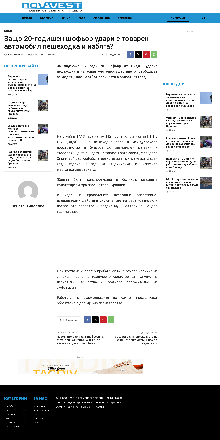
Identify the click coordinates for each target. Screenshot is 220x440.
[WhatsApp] (154, 54)
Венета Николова (16, 54)
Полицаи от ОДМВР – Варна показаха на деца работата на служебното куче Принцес (21, 157)
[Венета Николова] (28, 191)
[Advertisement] (107, 108)
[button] (203, 18)
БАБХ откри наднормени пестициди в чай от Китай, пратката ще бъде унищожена (182, 183)
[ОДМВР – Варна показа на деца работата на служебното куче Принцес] (43, 105)
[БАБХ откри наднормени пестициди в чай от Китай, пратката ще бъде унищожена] (206, 183)
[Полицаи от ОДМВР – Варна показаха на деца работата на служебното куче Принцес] (43, 155)
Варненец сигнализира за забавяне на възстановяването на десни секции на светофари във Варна (22, 83)
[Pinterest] (146, 54)
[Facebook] (130, 54)
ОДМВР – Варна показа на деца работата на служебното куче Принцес (19, 108)
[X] (138, 54)
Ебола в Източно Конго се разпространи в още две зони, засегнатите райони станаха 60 (181, 142)
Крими (8, 31)
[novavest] (119, 7)
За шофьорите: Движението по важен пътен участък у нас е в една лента (136, 340)
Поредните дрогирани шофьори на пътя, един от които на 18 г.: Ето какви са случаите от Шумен (80, 340)
